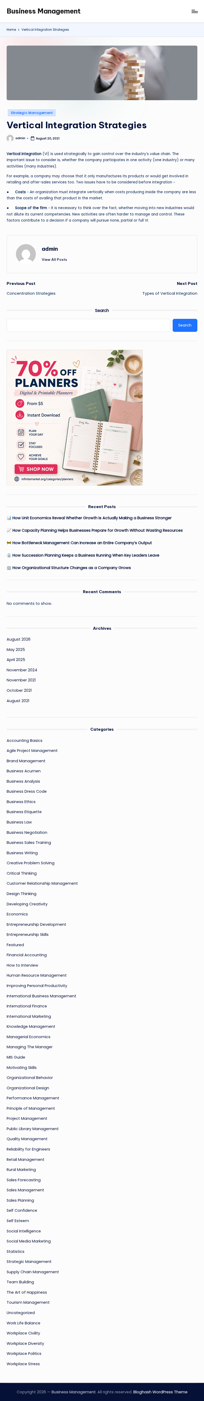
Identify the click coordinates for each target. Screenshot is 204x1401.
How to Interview (22, 965)
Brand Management (26, 761)
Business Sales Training (29, 842)
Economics (17, 914)
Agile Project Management (32, 750)
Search (102, 310)
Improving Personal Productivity (37, 985)
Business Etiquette (24, 811)
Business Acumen (24, 771)
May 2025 (16, 649)
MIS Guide (16, 1057)
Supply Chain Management (33, 1272)
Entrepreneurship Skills (28, 934)
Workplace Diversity (25, 1343)
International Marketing (29, 1016)
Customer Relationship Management (42, 883)
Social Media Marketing (29, 1241)
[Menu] (194, 11)
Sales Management (25, 1190)
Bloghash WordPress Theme (160, 1392)
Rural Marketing (21, 1169)
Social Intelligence (24, 1231)
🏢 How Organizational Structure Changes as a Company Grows (69, 567)
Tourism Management (28, 1302)
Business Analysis (23, 781)
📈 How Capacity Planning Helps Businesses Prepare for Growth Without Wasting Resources (95, 530)
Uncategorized (21, 1312)
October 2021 (19, 690)
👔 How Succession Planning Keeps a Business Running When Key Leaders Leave (83, 555)
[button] (54, 259)
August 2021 (18, 700)
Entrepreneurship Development (36, 924)
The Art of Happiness (27, 1292)
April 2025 (16, 659)
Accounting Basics (24, 740)
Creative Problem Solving (30, 863)
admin (50, 248)
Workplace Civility (23, 1333)
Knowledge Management (31, 1026)
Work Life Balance (23, 1323)
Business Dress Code (27, 791)
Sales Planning (20, 1200)
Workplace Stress (23, 1364)
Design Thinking (21, 893)
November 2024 (22, 670)
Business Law (19, 822)
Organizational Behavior (30, 1077)
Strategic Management (32, 113)
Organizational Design (28, 1088)
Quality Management (27, 1139)
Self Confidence (22, 1210)
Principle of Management (31, 1108)
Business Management (44, 11)
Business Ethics (21, 801)
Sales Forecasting (24, 1180)
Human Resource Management (37, 975)
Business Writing (22, 853)
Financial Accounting (27, 955)
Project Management (27, 1118)
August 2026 (19, 639)
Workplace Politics (24, 1353)
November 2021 (21, 680)
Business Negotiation (27, 832)
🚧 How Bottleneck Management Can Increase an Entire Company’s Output (79, 542)
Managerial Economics (28, 1036)
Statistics (15, 1251)
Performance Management (33, 1098)
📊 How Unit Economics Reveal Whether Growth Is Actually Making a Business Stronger (89, 518)
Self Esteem (18, 1220)
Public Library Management (33, 1128)
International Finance (27, 1006)
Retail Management (25, 1159)
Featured (15, 945)
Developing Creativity (27, 904)
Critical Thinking (22, 873)
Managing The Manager (30, 1047)
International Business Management (41, 996)
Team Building (20, 1282)
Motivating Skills (22, 1067)
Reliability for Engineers (28, 1149)
